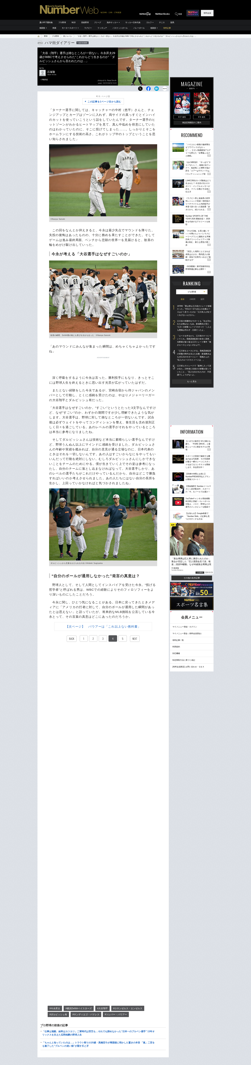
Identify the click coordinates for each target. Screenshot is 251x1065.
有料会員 (207, 13)
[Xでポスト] (140, 89)
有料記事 (167, 28)
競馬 (172, 22)
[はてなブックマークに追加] (156, 89)
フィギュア (102, 28)
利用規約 (176, 647)
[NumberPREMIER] (193, 13)
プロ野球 (62, 22)
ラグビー (88, 28)
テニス (162, 22)
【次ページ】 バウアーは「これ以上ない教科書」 (103, 626)
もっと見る (192, 381)
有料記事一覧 (178, 640)
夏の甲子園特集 (46, 22)
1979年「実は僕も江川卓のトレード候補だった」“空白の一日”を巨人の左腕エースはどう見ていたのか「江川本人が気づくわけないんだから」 (194, 310)
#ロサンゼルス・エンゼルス (127, 1008)
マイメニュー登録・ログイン (184, 627)
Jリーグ (97, 22)
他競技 (153, 28)
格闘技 (42, 28)
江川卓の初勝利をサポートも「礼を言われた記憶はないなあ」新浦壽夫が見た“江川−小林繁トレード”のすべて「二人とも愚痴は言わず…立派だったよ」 (194, 325)
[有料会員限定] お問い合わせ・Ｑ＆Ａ (188, 667)
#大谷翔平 (102, 1008)
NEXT (134, 639)
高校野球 (85, 22)
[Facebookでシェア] (148, 89)
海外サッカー (112, 22)
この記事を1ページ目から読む (104, 101)
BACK (71, 639)
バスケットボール (120, 28)
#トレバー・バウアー (116, 1014)
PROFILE (45, 79)
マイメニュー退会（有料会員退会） (187, 633)
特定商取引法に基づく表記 (183, 660)
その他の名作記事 (192, 578)
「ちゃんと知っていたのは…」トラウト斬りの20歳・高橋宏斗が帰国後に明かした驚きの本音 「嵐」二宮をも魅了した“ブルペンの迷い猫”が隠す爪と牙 (98, 1044)
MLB (74, 22)
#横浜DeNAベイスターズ (79, 1008)
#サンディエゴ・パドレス (85, 1014)
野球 (45, 36)
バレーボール (139, 28)
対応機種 (176, 653)
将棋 (54, 28)
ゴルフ (149, 22)
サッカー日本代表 (132, 22)
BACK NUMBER (82, 43)
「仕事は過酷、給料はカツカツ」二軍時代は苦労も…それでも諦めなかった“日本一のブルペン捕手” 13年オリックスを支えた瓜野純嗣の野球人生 (98, 1033)
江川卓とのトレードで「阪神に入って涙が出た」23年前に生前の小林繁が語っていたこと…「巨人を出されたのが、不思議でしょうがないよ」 (194, 370)
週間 (202, 299)
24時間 (192, 299)
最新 (182, 299)
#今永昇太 (55, 1008)
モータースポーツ (69, 28)
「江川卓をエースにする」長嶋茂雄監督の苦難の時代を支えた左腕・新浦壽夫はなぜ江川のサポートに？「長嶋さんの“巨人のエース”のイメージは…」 (194, 355)
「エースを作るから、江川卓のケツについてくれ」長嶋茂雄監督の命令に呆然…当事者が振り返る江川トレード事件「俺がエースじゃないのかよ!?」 (194, 340)
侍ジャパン (67, 36)
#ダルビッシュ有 (58, 1014)
